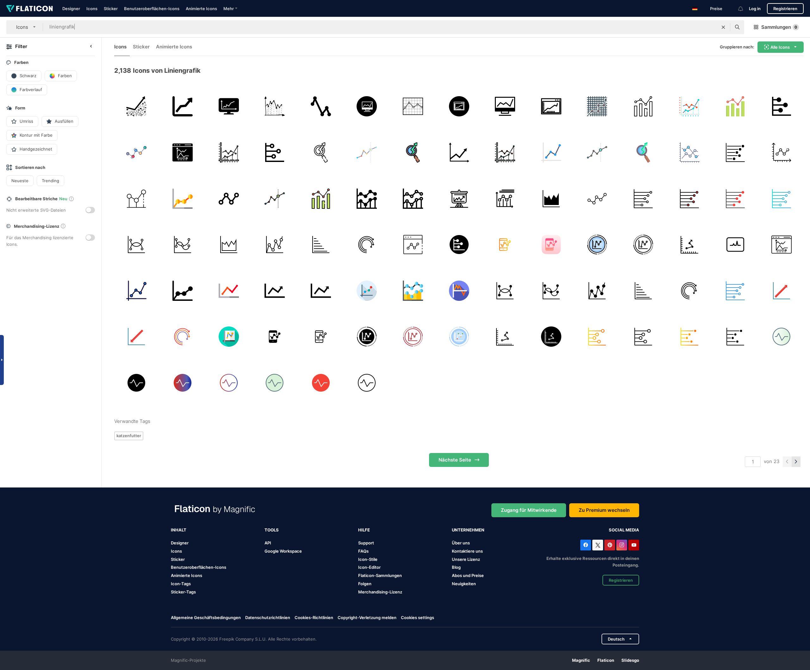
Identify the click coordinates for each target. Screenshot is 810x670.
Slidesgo (630, 660)
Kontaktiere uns (467, 551)
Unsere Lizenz (466, 559)
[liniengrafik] (321, 106)
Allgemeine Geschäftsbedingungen (206, 617)
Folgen (364, 583)
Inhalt (178, 529)
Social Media (624, 529)
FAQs (363, 551)
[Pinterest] (609, 545)
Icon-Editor (369, 567)
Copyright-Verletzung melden (367, 617)
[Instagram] (621, 545)
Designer (71, 8)
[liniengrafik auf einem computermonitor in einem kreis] (367, 106)
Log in (755, 8)
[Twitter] (597, 545)
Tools (272, 529)
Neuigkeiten (464, 583)
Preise (716, 8)
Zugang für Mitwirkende (529, 510)
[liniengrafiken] (367, 198)
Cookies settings (417, 617)
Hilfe (364, 529)
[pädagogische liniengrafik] (459, 153)
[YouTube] (633, 545)
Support (366, 542)
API (268, 542)
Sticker (111, 8)
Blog (456, 567)
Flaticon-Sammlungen (380, 575)
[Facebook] (585, 545)
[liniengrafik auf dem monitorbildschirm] (229, 106)
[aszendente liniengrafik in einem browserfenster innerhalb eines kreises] (459, 106)
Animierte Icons (201, 8)
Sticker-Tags (183, 591)
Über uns (461, 542)
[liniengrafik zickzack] (275, 106)
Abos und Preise (468, 575)
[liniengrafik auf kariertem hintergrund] (413, 106)
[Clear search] (723, 27)
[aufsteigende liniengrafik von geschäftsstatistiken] (183, 106)
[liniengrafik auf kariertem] (597, 106)
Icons (91, 8)
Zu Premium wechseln (604, 510)
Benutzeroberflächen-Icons (151, 8)
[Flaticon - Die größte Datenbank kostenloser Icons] (29, 8)
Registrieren (785, 8)
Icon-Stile (367, 559)
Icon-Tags (181, 583)
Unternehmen (468, 529)
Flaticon (605, 660)
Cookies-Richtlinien (314, 617)
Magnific (581, 660)
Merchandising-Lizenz (380, 591)
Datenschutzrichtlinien (267, 617)
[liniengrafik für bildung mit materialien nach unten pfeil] (137, 106)
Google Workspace (283, 551)
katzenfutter (128, 435)
